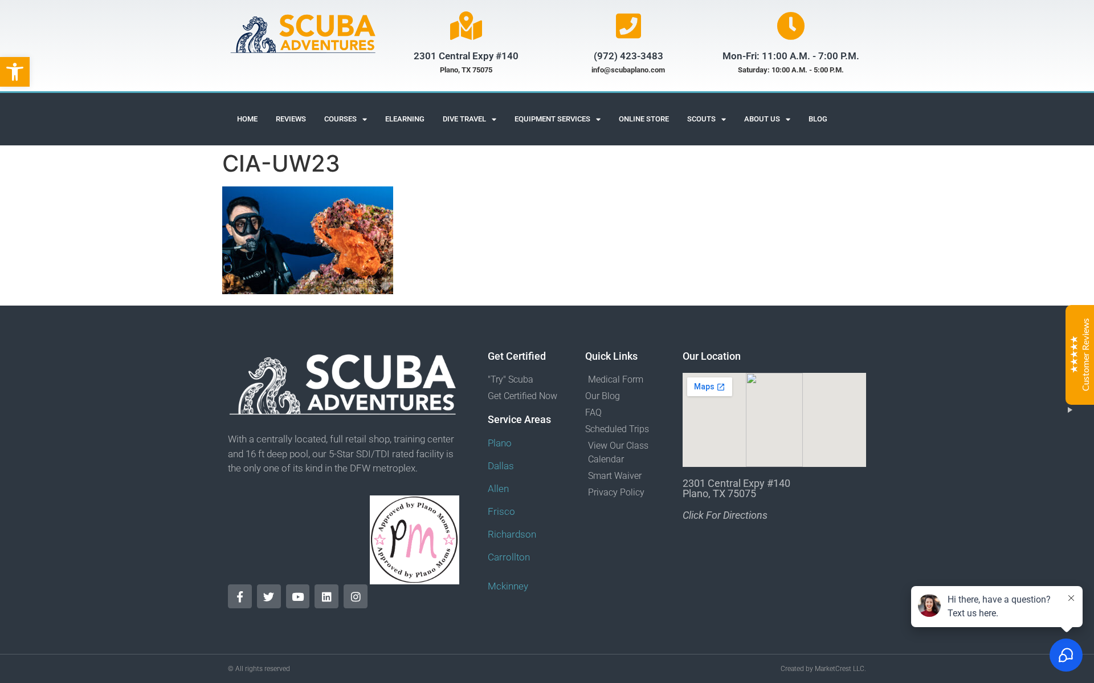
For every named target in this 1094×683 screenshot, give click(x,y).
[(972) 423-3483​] (628, 25)
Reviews (291, 119)
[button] (15, 72)
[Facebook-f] (240, 596)
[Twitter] (269, 596)
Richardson (512, 534)
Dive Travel (464, 119)
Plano (500, 443)
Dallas (501, 465)
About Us (762, 119)
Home (247, 119)
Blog (818, 119)
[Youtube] (298, 596)
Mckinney (508, 586)
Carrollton (509, 557)
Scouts (701, 119)
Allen (498, 488)
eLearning (404, 119)
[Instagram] (356, 596)
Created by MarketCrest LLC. (823, 669)
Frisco (501, 511)
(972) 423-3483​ (628, 56)
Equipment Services (552, 119)
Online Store (644, 119)
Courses (340, 119)
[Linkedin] (326, 596)
